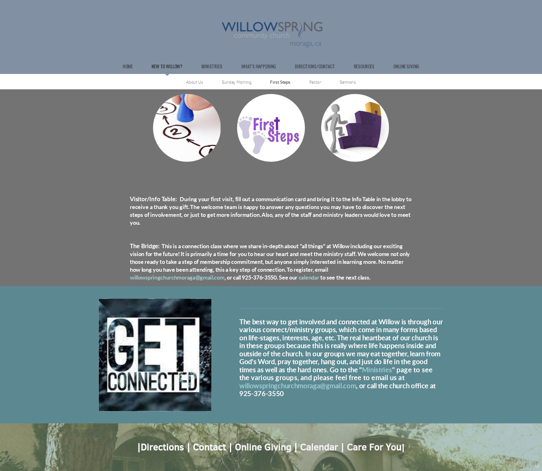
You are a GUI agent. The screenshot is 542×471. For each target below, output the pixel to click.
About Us (194, 82)
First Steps (280, 82)
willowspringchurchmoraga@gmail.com (177, 277)
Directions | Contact (185, 447)
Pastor (315, 82)
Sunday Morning (236, 82)
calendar (309, 277)
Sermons (348, 82)
